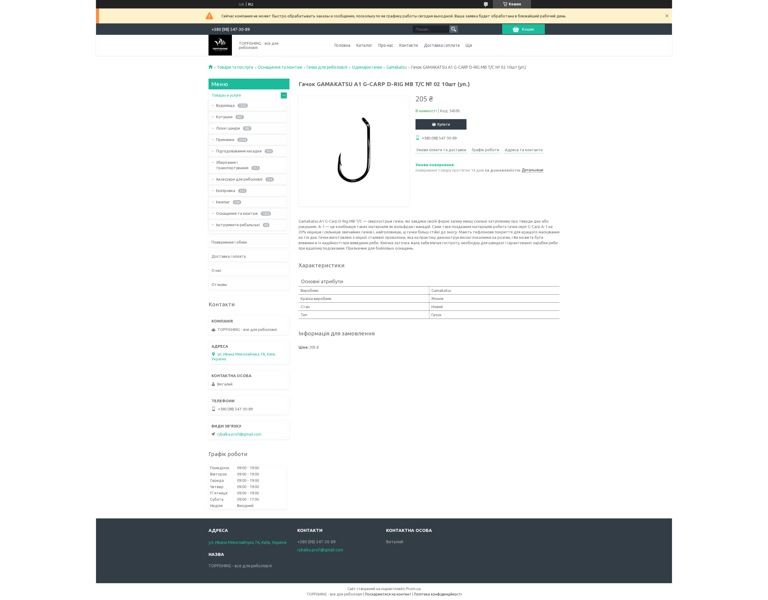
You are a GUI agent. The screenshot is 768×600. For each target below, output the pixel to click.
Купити (443, 124)
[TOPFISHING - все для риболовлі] (220, 45)
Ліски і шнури (228, 128)
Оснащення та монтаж (280, 67)
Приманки (225, 139)
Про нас (385, 45)
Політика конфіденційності (438, 594)
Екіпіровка (225, 190)
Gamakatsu (396, 67)
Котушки (224, 117)
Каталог (364, 45)
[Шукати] (453, 29)
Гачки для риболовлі (327, 67)
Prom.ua (413, 589)
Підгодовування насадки (239, 151)
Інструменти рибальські (238, 225)
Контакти (408, 45)
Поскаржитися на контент (388, 594)
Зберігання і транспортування (232, 165)
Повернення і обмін (229, 242)
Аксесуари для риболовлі (239, 179)
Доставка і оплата (442, 45)
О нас (216, 270)
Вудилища (225, 105)
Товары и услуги (226, 95)
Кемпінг (223, 202)
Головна (342, 45)
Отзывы (219, 284)
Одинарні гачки (367, 67)
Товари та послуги (235, 67)
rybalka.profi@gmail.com (239, 434)
